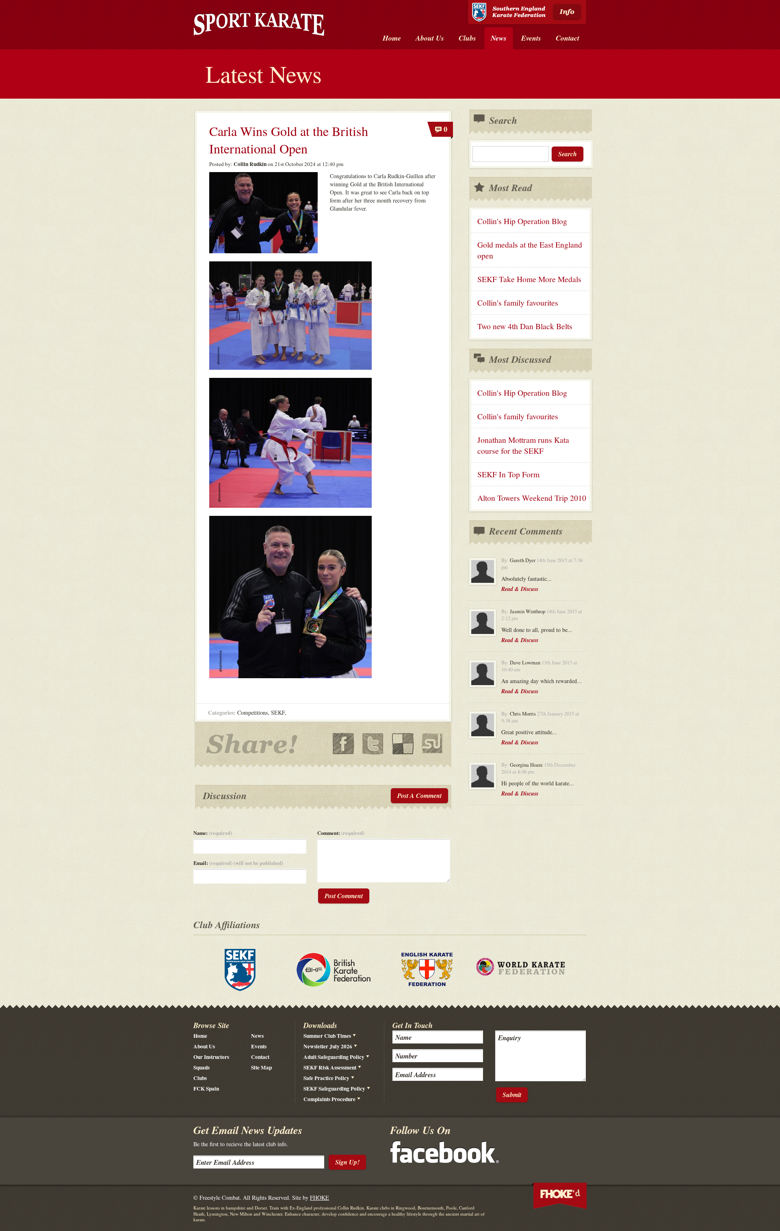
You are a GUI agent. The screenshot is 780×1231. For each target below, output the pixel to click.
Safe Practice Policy (326, 1078)
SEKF (278, 712)
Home (200, 1036)
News (257, 1036)
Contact (260, 1057)
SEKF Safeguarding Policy (334, 1088)
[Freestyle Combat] (259, 25)
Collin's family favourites (517, 302)
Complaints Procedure (329, 1099)
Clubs (200, 1078)
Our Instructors (211, 1057)
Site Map (261, 1067)
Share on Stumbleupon (432, 744)
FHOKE (319, 1197)
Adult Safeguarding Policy (333, 1057)
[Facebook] (444, 1160)
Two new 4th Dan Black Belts (524, 326)
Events (258, 1046)
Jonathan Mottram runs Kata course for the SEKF (523, 445)
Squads (201, 1067)
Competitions (252, 712)
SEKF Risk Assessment (329, 1067)
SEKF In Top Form (508, 474)
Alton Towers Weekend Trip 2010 (531, 497)
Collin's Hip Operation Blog (522, 221)
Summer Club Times (327, 1036)
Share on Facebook (343, 744)
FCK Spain (206, 1088)
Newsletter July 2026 (327, 1046)
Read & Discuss (519, 589)
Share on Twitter (373, 744)
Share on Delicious (403, 744)
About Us (204, 1046)
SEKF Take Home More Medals (529, 279)
